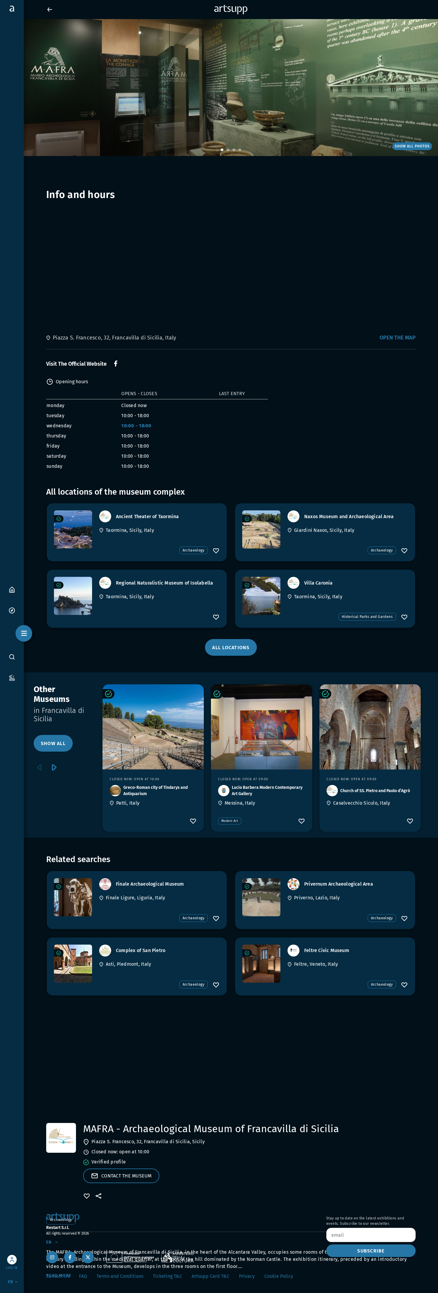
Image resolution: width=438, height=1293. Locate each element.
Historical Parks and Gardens (367, 617)
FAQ (83, 1276)
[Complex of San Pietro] (73, 964)
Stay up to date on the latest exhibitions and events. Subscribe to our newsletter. (365, 1221)
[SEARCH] (12, 657)
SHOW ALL (53, 743)
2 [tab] (228, 150)
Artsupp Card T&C (210, 1276)
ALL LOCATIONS (230, 647)
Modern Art (229, 821)
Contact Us (57, 1276)
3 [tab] (234, 150)
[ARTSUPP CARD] (12, 677)
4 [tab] (240, 150)
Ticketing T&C (167, 1276)
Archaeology (193, 550)
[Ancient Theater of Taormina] (73, 529)
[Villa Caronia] (261, 596)
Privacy (247, 1276)
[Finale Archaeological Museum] (73, 897)
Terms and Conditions (120, 1276)
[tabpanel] (219, 87)
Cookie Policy (278, 1276)
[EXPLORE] (12, 610)
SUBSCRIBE (370, 1251)
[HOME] (12, 589)
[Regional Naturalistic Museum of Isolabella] (73, 596)
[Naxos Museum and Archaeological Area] (261, 529)
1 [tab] (222, 150)
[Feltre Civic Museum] (261, 964)
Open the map (398, 337)
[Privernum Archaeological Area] (261, 897)
